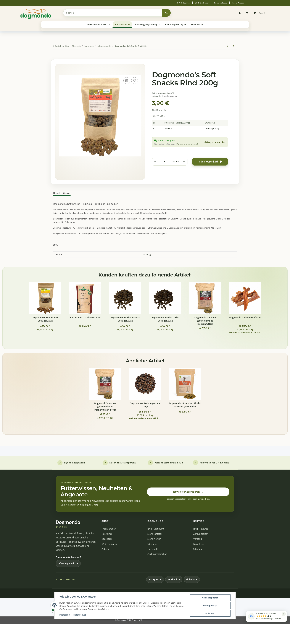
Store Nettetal (154, 533)
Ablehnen (210, 613)
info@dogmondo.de (68, 563)
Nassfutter (107, 533)
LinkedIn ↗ (191, 579)
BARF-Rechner (200, 528)
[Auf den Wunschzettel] (134, 80)
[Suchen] (166, 13)
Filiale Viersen (238, 3)
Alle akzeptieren (210, 597)
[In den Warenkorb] (55, 56)
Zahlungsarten (200, 533)
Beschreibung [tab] (62, 193)
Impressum (64, 614)
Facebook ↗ (174, 579)
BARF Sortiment (202, 3)
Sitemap (197, 549)
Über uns (152, 544)
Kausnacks (107, 538)
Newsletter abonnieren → (188, 491)
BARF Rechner (183, 3)
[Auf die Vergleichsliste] (126, 80)
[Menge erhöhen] (184, 161)
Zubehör (106, 549)
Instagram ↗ (155, 579)
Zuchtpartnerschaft (157, 553)
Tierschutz (152, 549)
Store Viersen (154, 538)
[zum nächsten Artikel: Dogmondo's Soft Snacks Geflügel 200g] (234, 46)
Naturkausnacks (169, 96)
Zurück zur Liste (62, 46)
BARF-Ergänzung (110, 544)
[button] (240, 13)
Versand (197, 538)
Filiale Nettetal (220, 3)
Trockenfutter (109, 528)
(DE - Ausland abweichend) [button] (187, 144)
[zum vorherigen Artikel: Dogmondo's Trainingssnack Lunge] (228, 46)
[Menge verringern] (155, 161)
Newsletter (199, 544)
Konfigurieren (210, 605)
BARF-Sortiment (155, 528)
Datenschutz (79, 614)
